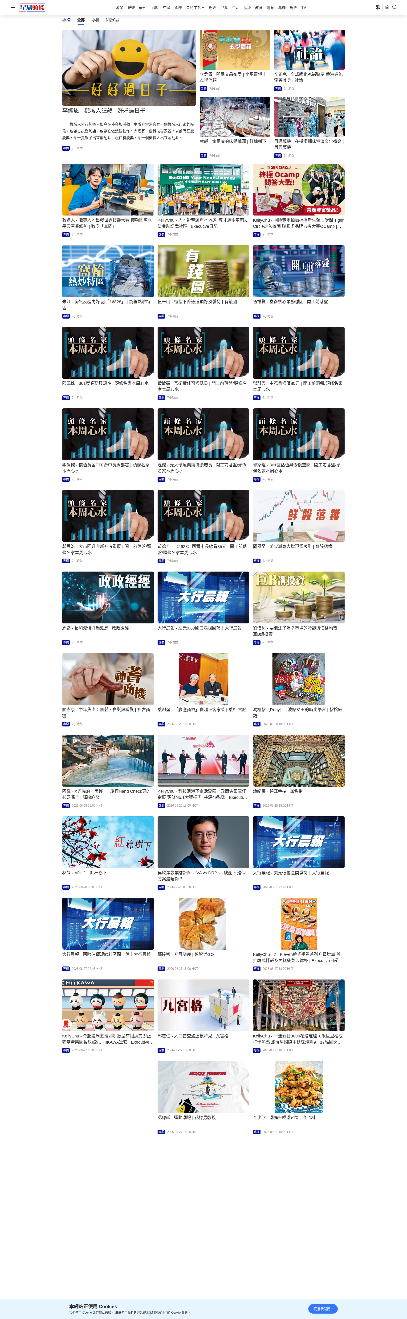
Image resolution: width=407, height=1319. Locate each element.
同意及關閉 (322, 1309)
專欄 (95, 20)
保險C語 (113, 20)
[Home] (32, 7)
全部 (81, 20)
